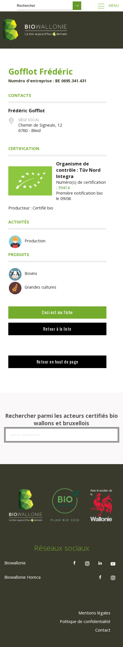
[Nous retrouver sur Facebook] (74, 563)
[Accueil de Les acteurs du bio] (36, 30)
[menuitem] (94, 613)
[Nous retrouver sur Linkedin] (100, 563)
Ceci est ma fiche (57, 312)
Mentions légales (94, 613)
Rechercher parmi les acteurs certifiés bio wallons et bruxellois (61, 419)
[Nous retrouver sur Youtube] (113, 563)
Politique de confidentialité (85, 621)
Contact (102, 630)
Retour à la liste (57, 329)
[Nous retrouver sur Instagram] (87, 563)
